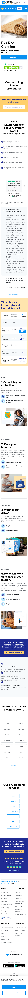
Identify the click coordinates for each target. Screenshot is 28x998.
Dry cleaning (5, 883)
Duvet (13, 806)
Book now (14, 57)
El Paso (21, 758)
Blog (2, 933)
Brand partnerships (20, 930)
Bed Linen (13, 801)
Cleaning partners (6, 942)
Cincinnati (7, 740)
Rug (13, 796)
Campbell (21, 729)
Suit (13, 816)
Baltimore (21, 718)
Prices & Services (6, 895)
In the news (4, 930)
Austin (7, 718)
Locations (4, 901)
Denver (21, 752)
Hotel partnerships (20, 927)
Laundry (17, 892)
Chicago (20, 735)
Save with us (5, 914)
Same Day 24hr (13, 826)
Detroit (7, 758)
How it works (5, 892)
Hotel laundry (19, 906)
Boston (21, 723)
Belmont (7, 723)
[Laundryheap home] (8, 8)
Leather (13, 821)
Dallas (21, 746)
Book (19, 8)
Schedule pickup (22, 331)
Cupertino (7, 746)
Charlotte (7, 735)
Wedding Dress (13, 811)
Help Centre (4, 898)
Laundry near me (6, 911)
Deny (8, 993)
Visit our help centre (14, 294)
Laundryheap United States (9, 881)
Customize (20, 993)
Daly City (7, 752)
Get (25, 2)
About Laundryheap (7, 927)
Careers (3, 936)
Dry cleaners (18, 898)
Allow (14, 987)
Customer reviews (6, 904)
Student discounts (20, 914)
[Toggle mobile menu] (26, 8)
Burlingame (7, 729)
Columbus (21, 740)
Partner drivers (5, 939)
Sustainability (5, 908)
